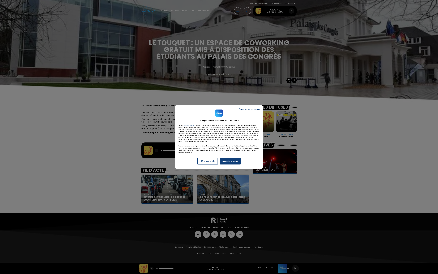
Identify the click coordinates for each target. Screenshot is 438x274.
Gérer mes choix (208, 161)
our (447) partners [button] (189, 125)
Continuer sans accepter (249, 109)
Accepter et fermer (230, 161)
